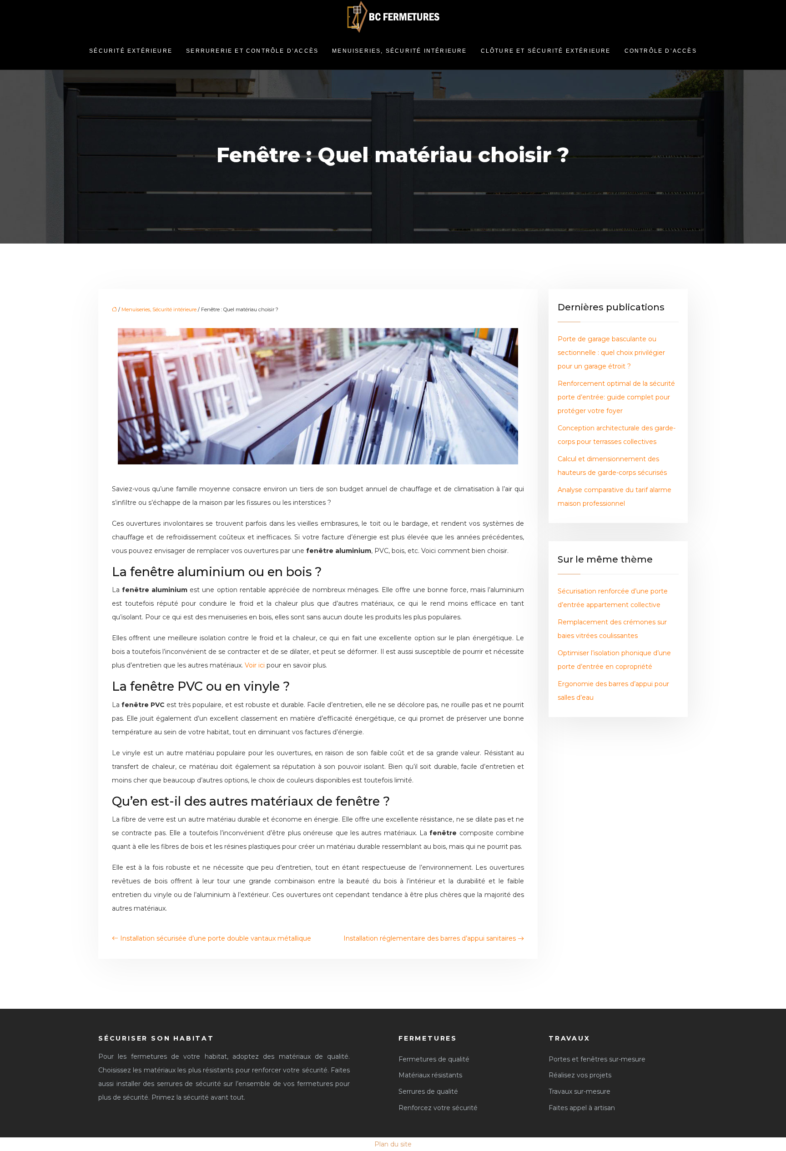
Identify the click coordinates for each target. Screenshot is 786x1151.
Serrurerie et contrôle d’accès (252, 51)
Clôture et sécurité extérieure (546, 51)
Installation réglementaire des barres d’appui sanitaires (429, 938)
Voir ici (255, 665)
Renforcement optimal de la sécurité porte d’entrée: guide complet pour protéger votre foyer (616, 397)
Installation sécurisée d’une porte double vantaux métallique (215, 938)
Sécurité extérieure (130, 51)
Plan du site (393, 1144)
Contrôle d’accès (661, 51)
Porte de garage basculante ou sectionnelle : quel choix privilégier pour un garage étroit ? (611, 352)
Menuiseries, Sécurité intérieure (399, 51)
